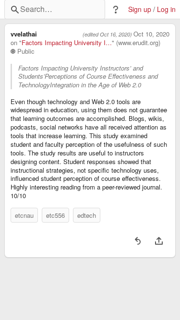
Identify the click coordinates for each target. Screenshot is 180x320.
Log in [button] (166, 9)
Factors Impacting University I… (67, 42)
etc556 (55, 215)
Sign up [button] (139, 9)
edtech (86, 215)
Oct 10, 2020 (151, 34)
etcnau (24, 215)
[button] (115, 9)
